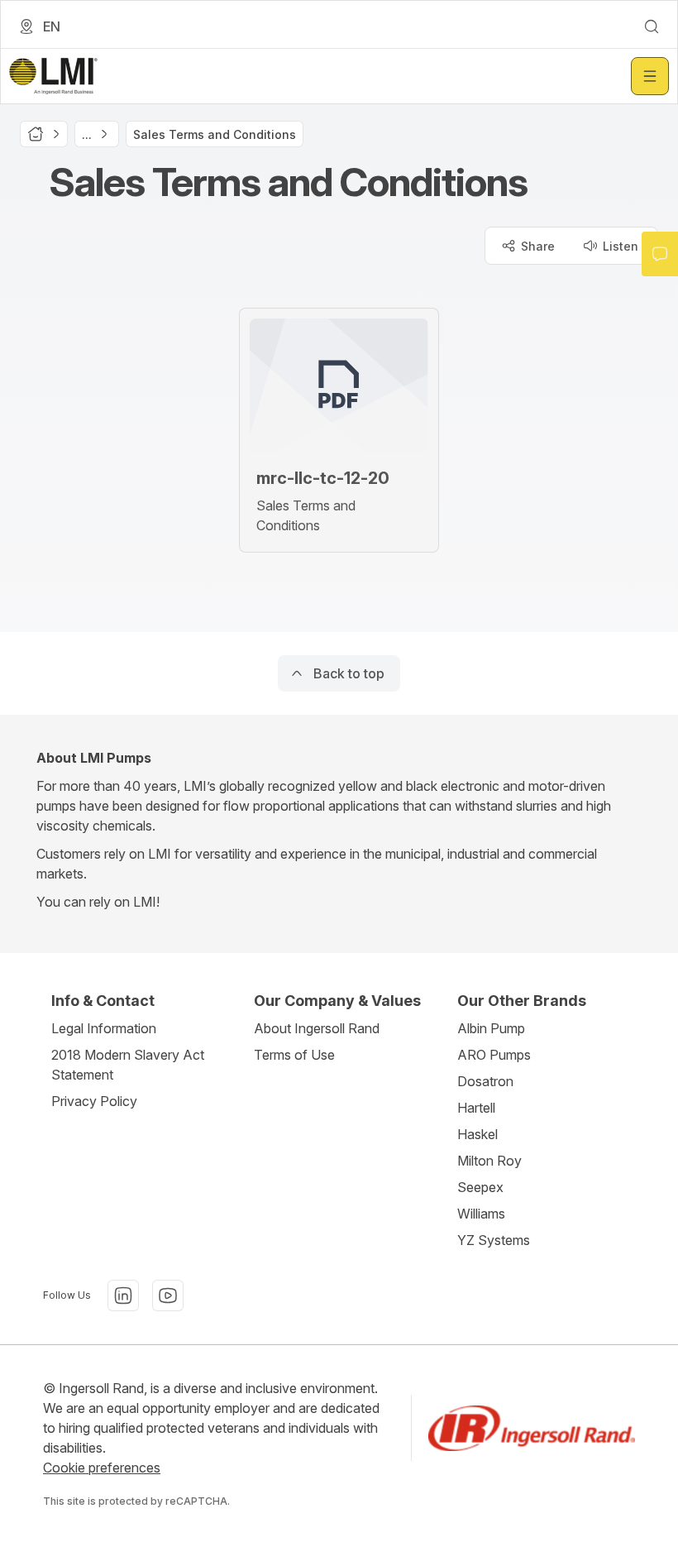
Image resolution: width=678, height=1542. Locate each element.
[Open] (650, 76)
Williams (481, 1213)
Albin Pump (491, 1028)
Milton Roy (489, 1160)
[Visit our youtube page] (168, 1295)
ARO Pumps (494, 1054)
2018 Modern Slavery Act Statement (127, 1064)
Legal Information (103, 1028)
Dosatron (485, 1081)
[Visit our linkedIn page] (123, 1295)
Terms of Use (294, 1054)
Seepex (480, 1187)
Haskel (477, 1134)
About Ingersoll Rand (317, 1028)
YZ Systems (493, 1240)
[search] (652, 26)
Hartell (476, 1107)
